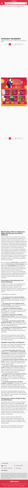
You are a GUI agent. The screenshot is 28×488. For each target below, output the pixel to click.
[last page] (23, 44)
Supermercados (19, 465)
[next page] (20, 44)
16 (15, 44)
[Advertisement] (14, 22)
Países (5, 485)
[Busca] (26, 3)
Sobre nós (7, 483)
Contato (2, 483)
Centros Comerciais (7, 468)
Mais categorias (4, 470)
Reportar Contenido (23, 483)
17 (18, 44)
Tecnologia (18, 468)
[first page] (5, 44)
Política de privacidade (20, 485)
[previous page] (7, 44)
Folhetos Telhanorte (8, 6)
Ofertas (14, 6)
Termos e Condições (14, 483)
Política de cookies (11, 485)
